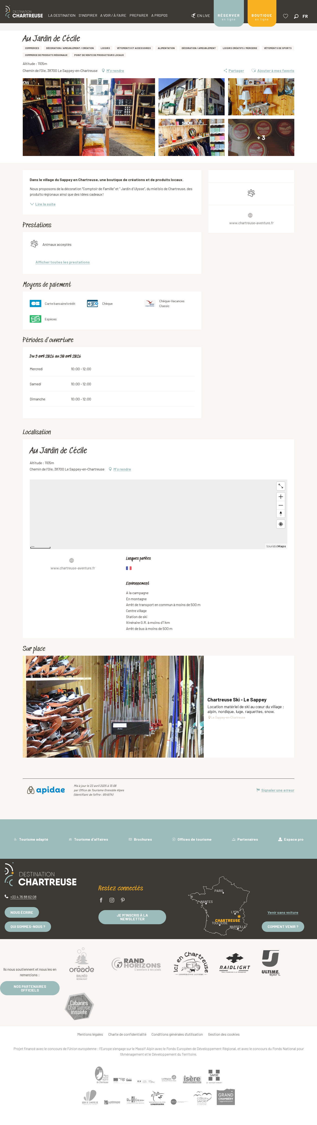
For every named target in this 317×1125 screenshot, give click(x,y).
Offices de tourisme (194, 839)
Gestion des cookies (224, 1034)
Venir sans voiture (283, 912)
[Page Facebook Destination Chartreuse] (101, 900)
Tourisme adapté (33, 839)
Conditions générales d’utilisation (177, 1034)
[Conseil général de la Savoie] (214, 1076)
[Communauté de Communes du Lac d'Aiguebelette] (179, 1102)
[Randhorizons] (136, 963)
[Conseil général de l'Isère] (192, 1079)
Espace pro (293, 839)
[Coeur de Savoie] (202, 1098)
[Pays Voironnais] (135, 1101)
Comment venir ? (283, 926)
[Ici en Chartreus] (190, 963)
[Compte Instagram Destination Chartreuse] (112, 900)
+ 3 (261, 137)
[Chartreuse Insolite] (79, 1007)
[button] (296, 16)
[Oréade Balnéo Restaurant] (81, 963)
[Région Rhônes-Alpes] (169, 1078)
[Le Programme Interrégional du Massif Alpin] (122, 1080)
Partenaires (247, 839)
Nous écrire (21, 912)
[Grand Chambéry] (225, 1097)
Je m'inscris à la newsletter (132, 917)
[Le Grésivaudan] (112, 1102)
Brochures (142, 839)
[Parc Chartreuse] (101, 1075)
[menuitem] (24, 11)
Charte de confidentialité (127, 1034)
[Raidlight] (235, 963)
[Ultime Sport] (271, 963)
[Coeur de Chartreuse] (90, 1097)
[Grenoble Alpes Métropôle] (157, 1098)
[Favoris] (286, 16)
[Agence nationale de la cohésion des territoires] (145, 1081)
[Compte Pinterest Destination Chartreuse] (123, 900)
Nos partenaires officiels (30, 988)
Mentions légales (90, 1034)
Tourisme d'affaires (90, 839)
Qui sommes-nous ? (27, 926)
